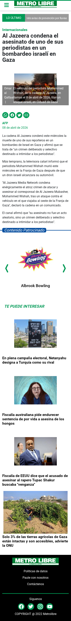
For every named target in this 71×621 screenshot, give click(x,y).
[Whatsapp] (5, 115)
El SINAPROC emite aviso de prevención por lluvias (33, 18)
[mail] (40, 606)
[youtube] (49, 606)
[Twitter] (19, 115)
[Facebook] (12, 115)
